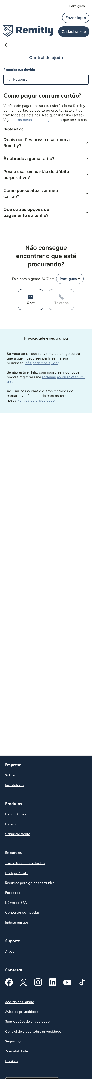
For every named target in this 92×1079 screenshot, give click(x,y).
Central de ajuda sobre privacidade (33, 1031)
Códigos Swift (16, 873)
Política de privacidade (36, 400)
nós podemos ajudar (41, 363)
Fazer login (13, 824)
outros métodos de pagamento (36, 120)
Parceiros (12, 892)
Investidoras (14, 785)
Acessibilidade (16, 1051)
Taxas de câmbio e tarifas (25, 863)
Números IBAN (16, 902)
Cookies (11, 1061)
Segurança (13, 1041)
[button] (79, 6)
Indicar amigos (16, 922)
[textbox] (50, 79)
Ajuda (10, 951)
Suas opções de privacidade (27, 1021)
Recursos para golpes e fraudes (29, 883)
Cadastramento (17, 834)
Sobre (10, 775)
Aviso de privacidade (21, 1012)
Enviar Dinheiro (17, 814)
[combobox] (70, 279)
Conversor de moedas (22, 912)
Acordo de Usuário (19, 1002)
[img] (28, 31)
